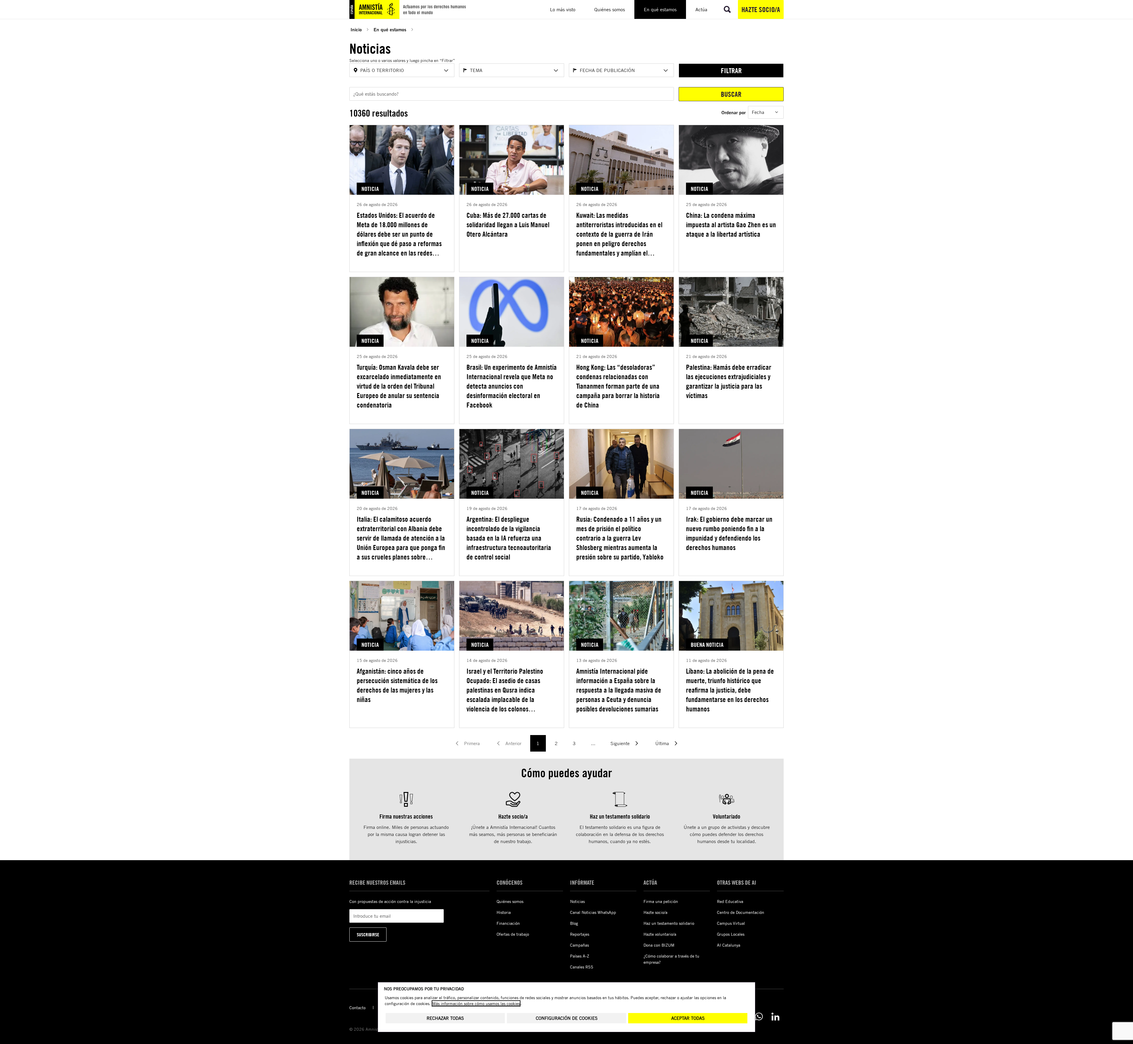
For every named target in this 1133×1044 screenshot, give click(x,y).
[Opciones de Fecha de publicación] (665, 70)
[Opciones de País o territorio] (446, 70)
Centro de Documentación (740, 912)
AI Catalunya (728, 945)
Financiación (508, 923)
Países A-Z (579, 955)
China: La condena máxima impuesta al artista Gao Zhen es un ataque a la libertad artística (731, 224)
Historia (504, 912)
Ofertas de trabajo (513, 934)
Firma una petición (661, 901)
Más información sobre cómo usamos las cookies (476, 1003)
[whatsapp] (759, 1016)
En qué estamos (390, 29)
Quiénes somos (510, 901)
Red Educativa (730, 901)
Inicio (356, 29)
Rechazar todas (445, 1018)
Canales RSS (581, 966)
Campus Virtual (731, 923)
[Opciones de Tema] (555, 70)
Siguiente (620, 743)
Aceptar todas (688, 1018)
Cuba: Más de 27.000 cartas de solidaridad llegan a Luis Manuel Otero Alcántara (507, 224)
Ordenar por (733, 112)
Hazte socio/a (760, 9)
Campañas (579, 945)
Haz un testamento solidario (669, 923)
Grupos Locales (730, 934)
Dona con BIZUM (659, 945)
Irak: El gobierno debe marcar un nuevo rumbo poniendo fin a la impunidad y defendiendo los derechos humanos (729, 533)
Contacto (357, 1007)
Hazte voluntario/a (660, 934)
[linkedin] (775, 1016)
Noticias (577, 901)
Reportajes (579, 934)
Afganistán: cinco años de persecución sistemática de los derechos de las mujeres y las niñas (397, 685)
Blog (574, 923)
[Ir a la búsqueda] (727, 9)
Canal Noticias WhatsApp (593, 912)
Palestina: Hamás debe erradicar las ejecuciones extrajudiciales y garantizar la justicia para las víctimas (728, 381)
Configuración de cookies (566, 1018)
